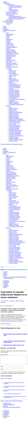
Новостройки (9, 20)
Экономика (9, 57)
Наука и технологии (11, 62)
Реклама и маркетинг (14, 91)
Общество (8, 35)
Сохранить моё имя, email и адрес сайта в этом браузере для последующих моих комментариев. (13, 372)
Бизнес (8, 105)
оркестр (2, 378)
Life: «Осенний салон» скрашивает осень (12, 393)
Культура (8, 40)
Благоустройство (10, 49)
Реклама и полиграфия (14, 131)
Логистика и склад (13, 81)
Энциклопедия (10, 4)
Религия (8, 48)
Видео (5, 27)
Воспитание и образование (15, 112)
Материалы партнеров (8, 404)
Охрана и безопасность (15, 126)
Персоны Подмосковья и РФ (16, 18)
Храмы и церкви (13, 9)
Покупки (11, 88)
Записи (5, 273)
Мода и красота (13, 83)
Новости (5, 274)
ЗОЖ (10, 77)
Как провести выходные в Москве (11, 407)
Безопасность (9, 39)
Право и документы (14, 90)
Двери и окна (12, 75)
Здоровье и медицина (11, 47)
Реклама (5, 405)
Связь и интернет (13, 140)
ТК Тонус (12, 300)
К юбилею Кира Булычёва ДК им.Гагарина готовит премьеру (14, 390)
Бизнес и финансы (13, 108)
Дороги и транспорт (11, 51)
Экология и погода (11, 55)
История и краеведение (12, 64)
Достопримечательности (15, 7)
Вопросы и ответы (8, 21)
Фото (7, 32)
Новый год (9, 65)
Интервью (8, 59)
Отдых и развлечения (14, 125)
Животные (9, 61)
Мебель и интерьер (14, 117)
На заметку (9, 68)
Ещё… (5, 31)
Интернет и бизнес (13, 114)
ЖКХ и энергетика (14, 113)
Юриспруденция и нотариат (16, 139)
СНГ (6, 378)
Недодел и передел (11, 60)
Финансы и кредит (13, 101)
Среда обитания (13, 98)
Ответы (8, 24)
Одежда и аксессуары (14, 122)
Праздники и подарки (14, 94)
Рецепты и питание (14, 92)
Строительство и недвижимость (17, 99)
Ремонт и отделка (13, 137)
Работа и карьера (10, 45)
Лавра (10, 8)
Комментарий (4, 354)
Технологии (12, 100)
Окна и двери (12, 124)
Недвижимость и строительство (17, 120)
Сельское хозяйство (14, 138)
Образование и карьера (15, 85)
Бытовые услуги (13, 111)
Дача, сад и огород (13, 74)
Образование (9, 43)
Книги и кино (12, 78)
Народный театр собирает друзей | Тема (13, 345)
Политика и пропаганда (12, 66)
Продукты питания (14, 129)
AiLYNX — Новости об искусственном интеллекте (19, 412)
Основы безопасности (14, 86)
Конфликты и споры (11, 52)
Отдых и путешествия (14, 87)
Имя (2, 366)
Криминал (6, 29)
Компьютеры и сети (14, 79)
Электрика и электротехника (16, 104)
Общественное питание (15, 121)
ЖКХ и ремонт (10, 34)
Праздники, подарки (14, 127)
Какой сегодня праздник (9, 30)
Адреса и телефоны (11, 12)
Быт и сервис (12, 72)
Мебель (11, 82)
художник (9, 378)
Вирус (5, 26)
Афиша (5, 1)
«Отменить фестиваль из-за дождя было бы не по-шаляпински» (13, 383)
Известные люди (10, 14)
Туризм (8, 42)
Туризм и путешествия (14, 134)
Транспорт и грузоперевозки (16, 135)
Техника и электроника (15, 133)
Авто (10, 69)
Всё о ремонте (12, 73)
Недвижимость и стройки (12, 53)
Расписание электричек (12, 13)
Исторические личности (15, 16)
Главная (5, 271)
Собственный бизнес (14, 96)
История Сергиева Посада (15, 5)
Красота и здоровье (14, 116)
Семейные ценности (14, 95)
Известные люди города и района (17, 17)
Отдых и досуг (10, 44)
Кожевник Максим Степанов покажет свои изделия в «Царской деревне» (14, 397)
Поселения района (13, 10)
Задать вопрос (9, 22)
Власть (8, 38)
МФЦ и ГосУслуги (10, 56)
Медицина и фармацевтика (16, 118)
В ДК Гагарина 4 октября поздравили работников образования (13, 387)
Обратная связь (7, 403)
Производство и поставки (15, 130)
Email (2, 369)
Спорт (7, 36)
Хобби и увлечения (14, 103)
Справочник (6, 3)
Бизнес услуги (12, 70)
